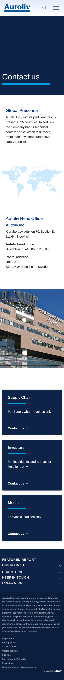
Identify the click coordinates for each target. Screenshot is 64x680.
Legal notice (8, 638)
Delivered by (50, 671)
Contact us (16, 428)
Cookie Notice (9, 646)
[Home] (17, 8)
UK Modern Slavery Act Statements (19, 667)
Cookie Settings (10, 651)
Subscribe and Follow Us (14, 659)
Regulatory (7, 663)
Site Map (6, 655)
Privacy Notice (9, 642)
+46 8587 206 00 (37, 249)
